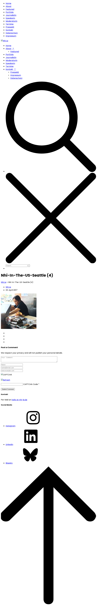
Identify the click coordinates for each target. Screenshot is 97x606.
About (8, 6)
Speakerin (10, 18)
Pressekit (10, 27)
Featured (10, 9)
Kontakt (9, 30)
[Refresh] (5, 380)
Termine (9, 24)
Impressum (11, 36)
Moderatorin (11, 21)
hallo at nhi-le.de (19, 399)
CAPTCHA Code (30, 384)
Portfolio (10, 12)
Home (8, 3)
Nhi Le (8, 287)
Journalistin (11, 15)
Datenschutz (12, 33)
